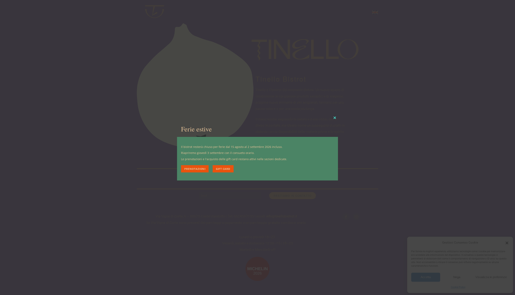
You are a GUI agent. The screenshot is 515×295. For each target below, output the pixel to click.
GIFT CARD (223, 169)
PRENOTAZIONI (194, 169)
